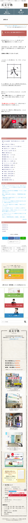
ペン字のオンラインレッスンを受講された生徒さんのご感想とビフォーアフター (14, 214)
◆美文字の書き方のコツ (7, 169)
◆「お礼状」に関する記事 (7, 173)
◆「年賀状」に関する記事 (7, 171)
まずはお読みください (16, 486)
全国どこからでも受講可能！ (18, 493)
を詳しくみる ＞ (17, 495)
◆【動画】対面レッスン (7, 156)
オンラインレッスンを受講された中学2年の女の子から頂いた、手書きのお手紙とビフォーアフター (14, 202)
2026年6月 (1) (5, 225)
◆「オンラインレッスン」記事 (8, 163)
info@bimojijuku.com (14, 339)
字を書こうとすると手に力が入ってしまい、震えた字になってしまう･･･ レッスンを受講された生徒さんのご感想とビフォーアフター (14, 187)
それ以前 (4, 231)
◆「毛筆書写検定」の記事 (7, 167)
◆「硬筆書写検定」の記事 (7, 165)
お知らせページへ (14, 241)
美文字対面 (17, 488)
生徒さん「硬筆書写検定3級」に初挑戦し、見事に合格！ (13, 216)
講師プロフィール (8, 488)
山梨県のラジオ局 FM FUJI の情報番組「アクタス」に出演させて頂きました (14, 191)
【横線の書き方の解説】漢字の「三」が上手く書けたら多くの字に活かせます (14, 198)
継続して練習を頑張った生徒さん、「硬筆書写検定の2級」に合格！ (14, 195)
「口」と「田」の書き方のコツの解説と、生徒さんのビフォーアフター (14, 205)
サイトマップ (7, 501)
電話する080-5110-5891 (7, 13)
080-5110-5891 (18, 337)
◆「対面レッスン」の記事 (7, 161)
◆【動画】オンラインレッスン (8, 159)
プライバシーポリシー (17, 499)
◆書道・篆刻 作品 (6, 152)
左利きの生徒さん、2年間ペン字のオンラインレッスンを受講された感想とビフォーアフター (14, 211)
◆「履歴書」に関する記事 (7, 175)
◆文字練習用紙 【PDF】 (7, 179)
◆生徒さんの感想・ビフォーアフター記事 (10, 146)
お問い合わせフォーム (21, 13)
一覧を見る (24, 219)
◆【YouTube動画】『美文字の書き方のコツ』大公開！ (13, 141)
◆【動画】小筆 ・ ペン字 (7, 154)
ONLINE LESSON (12, 491)
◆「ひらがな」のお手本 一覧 (8, 150)
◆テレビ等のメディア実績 (7, 144)
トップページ (7, 486)
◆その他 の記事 (5, 177)
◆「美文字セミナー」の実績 (8, 148)
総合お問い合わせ (8, 499)
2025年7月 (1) (5, 229)
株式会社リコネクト (18, 520)
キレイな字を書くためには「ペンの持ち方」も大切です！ (14, 207)
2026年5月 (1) (5, 227)
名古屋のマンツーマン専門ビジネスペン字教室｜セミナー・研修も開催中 (13, 0)
